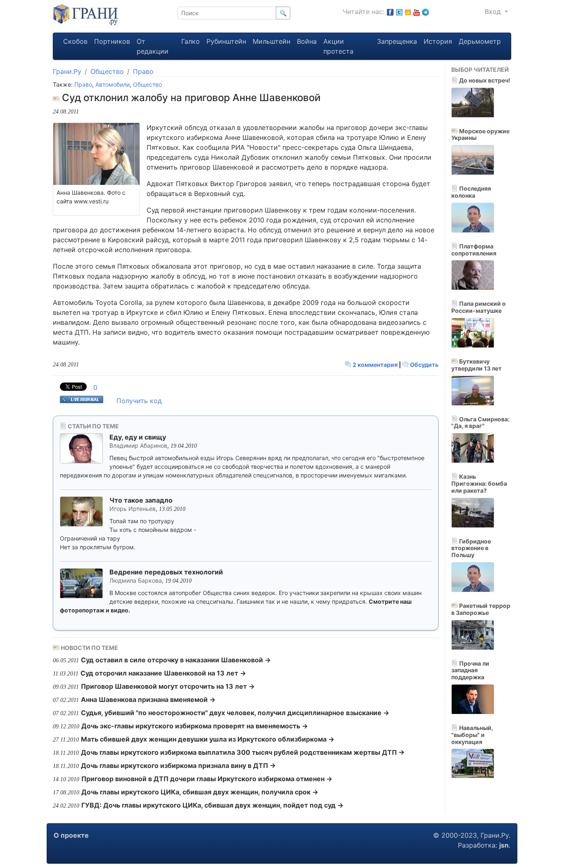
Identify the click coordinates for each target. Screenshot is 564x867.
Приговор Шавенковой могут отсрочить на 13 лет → (168, 686)
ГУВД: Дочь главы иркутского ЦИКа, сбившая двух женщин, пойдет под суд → (212, 805)
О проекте (71, 835)
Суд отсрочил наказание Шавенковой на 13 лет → (163, 673)
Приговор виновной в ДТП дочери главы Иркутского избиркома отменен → (206, 779)
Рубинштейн (226, 41)
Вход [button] (494, 11)
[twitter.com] (399, 11)
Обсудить (423, 364)
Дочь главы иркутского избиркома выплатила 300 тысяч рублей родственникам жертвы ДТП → (243, 752)
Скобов (75, 41)
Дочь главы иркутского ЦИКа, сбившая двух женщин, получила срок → (199, 792)
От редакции (152, 46)
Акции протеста (338, 46)
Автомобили (112, 84)
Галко (190, 41)
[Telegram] (425, 11)
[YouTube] (416, 11)
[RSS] (408, 11)
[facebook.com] (390, 11)
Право (143, 71)
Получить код (139, 401)
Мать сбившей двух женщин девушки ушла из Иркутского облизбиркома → (207, 739)
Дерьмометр (480, 41)
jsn (504, 845)
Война (307, 41)
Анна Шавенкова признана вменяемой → (148, 699)
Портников (112, 41)
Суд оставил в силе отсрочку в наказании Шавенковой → (176, 660)
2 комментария (375, 364)
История (438, 41)
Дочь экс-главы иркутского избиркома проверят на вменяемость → (194, 726)
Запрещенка (397, 41)
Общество (107, 71)
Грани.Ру (67, 71)
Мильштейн (271, 41)
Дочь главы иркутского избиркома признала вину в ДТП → (178, 765)
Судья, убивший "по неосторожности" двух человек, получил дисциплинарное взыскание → (235, 713)
